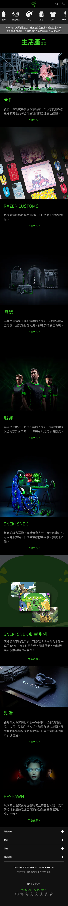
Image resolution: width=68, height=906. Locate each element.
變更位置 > (37, 884)
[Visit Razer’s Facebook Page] (17, 894)
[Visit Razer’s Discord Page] (51, 894)
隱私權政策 (32, 872)
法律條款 (21, 872)
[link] (33, 3)
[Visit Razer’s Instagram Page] (22, 894)
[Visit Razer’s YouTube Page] (36, 894)
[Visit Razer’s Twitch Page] (46, 894)
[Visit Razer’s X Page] (31, 894)
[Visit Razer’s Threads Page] (27, 894)
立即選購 (56, 30)
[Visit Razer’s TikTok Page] (41, 894)
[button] (3, 4)
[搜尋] (56, 4)
